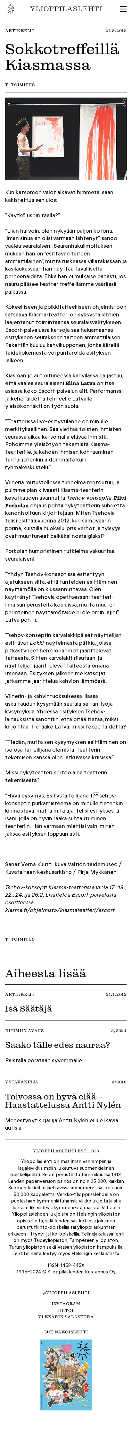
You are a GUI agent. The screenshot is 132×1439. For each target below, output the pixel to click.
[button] (123, 9)
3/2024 (119, 1030)
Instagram (66, 1303)
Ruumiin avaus (24, 1030)
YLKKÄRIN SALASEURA (66, 1316)
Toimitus (23, 84)
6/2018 (119, 1081)
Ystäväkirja (21, 1081)
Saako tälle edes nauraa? (57, 1044)
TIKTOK (66, 1310)
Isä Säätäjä (28, 1008)
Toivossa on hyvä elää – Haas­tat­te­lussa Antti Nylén (63, 1100)
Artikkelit (20, 30)
